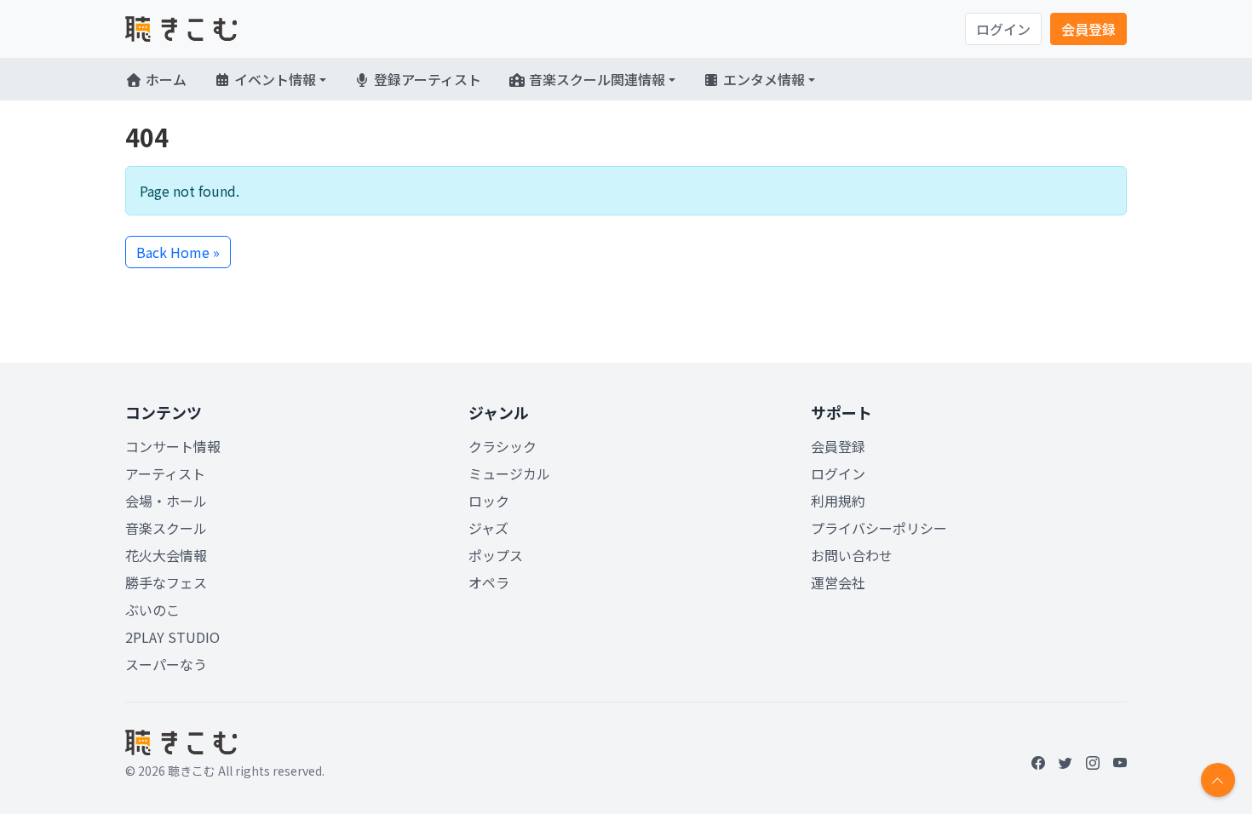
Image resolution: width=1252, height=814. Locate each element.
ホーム (164, 79)
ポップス (495, 555)
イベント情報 (273, 79)
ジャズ (488, 528)
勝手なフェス (166, 582)
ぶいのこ (152, 609)
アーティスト (165, 473)
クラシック (502, 446)
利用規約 (838, 500)
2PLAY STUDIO (172, 637)
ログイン (1003, 29)
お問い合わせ (852, 555)
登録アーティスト (425, 79)
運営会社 (838, 582)
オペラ (488, 582)
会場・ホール (166, 500)
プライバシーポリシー (879, 528)
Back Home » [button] (178, 252)
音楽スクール (166, 528)
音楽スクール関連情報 (595, 79)
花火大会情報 (166, 555)
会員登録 (1088, 29)
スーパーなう (166, 664)
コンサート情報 (173, 446)
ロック (488, 500)
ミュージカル (509, 473)
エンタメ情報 (762, 79)
